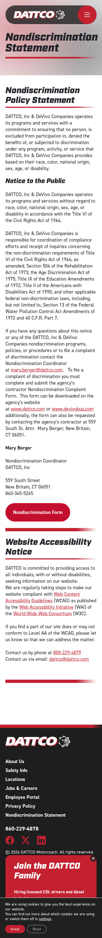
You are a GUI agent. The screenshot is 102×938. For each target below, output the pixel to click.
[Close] (93, 858)
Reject (37, 929)
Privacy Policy (20, 806)
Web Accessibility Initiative (46, 607)
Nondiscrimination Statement (35, 815)
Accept (15, 929)
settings (45, 919)
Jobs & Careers (21, 788)
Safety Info (16, 770)
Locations (15, 779)
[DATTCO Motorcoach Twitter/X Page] (25, 840)
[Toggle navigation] (87, 14)
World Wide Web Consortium (42, 613)
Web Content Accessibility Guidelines (42, 597)
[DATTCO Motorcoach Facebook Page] (9, 840)
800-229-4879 (67, 652)
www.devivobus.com (73, 409)
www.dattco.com (28, 409)
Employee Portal (22, 797)
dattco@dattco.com (69, 659)
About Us (14, 761)
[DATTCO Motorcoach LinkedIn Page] (41, 840)
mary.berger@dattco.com (37, 370)
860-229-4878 (22, 828)
